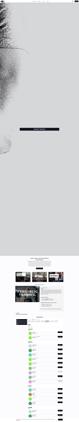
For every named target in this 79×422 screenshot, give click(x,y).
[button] (73, 1)
